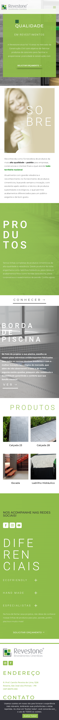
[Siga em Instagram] (12, 525)
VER (8, 384)
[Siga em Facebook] (6, 525)
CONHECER (27, 299)
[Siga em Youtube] (19, 525)
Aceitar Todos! (30, 716)
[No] (55, 710)
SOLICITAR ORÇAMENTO (28, 65)
